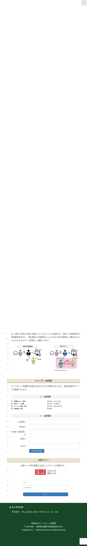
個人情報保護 (17, 507)
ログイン (46, 494)
